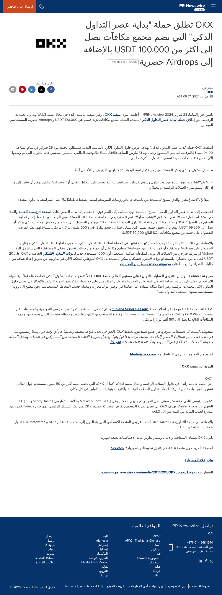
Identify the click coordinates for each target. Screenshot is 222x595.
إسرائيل (103, 545)
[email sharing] (12, 90)
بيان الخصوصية (177, 586)
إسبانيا (51, 549)
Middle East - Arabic (124, 61)
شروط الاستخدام (200, 586)
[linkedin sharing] (32, 90)
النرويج (103, 571)
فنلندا (157, 566)
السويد (51, 553)
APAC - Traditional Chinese (142, 540)
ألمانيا (156, 575)
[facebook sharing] (51, 90)
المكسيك (102, 553)
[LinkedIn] (200, 561)
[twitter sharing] (41, 90)
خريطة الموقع (115, 586)
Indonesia (101, 540)
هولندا (104, 566)
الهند (105, 536)
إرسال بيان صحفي (20, 6)
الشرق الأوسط (98, 558)
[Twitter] (211, 561)
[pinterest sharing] (22, 90)
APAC (156, 536)
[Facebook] (206, 561)
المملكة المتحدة (45, 558)
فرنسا (156, 571)
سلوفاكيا (49, 545)
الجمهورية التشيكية (148, 558)
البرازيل (155, 549)
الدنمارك (155, 562)
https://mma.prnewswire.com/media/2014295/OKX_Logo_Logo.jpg (148, 472)
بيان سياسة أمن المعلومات (146, 586)
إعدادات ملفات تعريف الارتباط (84, 586)
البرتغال (50, 536)
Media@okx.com (143, 354)
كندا (158, 553)
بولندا (104, 575)
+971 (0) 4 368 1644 (200, 542)
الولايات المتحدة (45, 562)
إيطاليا (104, 549)
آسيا (157, 545)
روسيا (51, 540)
